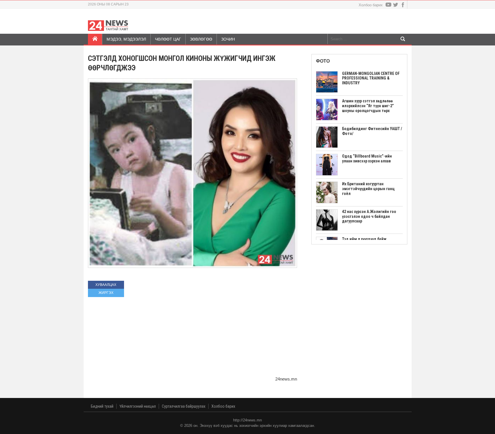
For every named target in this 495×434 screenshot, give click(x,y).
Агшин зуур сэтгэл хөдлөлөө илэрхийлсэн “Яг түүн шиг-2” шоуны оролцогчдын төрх (368, 106)
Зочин (228, 39)
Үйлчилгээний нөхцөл (137, 406)
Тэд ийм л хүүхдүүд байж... (366, 239)
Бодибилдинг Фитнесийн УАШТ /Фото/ (372, 131)
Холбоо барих (371, 5)
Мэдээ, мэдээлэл (126, 39)
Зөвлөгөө (201, 39)
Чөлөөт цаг (168, 39)
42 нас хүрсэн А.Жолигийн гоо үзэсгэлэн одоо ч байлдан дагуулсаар (369, 216)
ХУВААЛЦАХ (105, 285)
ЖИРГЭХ (106, 293)
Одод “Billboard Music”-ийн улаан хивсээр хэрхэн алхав (367, 158)
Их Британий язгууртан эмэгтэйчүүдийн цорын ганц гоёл (368, 189)
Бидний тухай (102, 406)
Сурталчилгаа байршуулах (183, 406)
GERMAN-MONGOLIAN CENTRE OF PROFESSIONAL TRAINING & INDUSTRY (371, 78)
